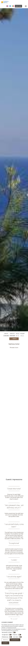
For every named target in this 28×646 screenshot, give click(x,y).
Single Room (4, 438)
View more (2, 442)
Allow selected (15, 639)
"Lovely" (14, 560)
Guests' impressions (14, 479)
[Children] (22, 336)
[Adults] (17, 336)
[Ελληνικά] (10, 6)
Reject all (5, 639)
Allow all (5, 643)
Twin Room (3, 468)
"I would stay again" (14, 576)
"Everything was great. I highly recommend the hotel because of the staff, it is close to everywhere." (14, 598)
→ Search (14, 338)
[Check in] (6, 336)
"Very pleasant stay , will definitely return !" (14, 506)
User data (15, 637)
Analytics (15, 634)
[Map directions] (23, 6)
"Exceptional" (14, 543)
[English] (7, 6)
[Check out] (12, 336)
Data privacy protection (12, 630)
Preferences (5, 637)
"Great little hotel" (14, 488)
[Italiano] (13, 6)
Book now (18, 6)
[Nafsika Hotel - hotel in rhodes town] (4, 2)
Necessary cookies (7, 632)
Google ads (5, 634)
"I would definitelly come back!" (14, 525)
